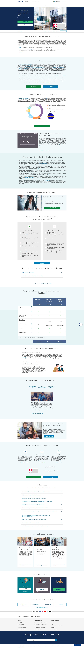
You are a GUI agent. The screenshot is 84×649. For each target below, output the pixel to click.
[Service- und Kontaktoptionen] (77, 645)
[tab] (32, 387)
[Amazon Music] (22, 133)
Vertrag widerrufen (20, 647)
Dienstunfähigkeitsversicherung (22, 625)
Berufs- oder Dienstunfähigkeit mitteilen (57, 625)
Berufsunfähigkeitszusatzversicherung (40, 627)
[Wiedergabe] (27, 141)
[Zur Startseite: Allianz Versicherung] (20, 1)
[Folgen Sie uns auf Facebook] (40, 611)
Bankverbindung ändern (55, 629)
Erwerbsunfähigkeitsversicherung (39, 625)
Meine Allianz (53, 627)
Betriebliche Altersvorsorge (22, 629)
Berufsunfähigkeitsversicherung (22, 622)
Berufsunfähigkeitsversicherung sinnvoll (40, 622)
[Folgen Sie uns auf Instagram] (42, 611)
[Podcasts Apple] (24, 133)
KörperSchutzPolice (21, 624)
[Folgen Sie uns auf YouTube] (45, 611)
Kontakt (52, 622)
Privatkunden (26, 1)
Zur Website (25, 588)
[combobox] (41, 640)
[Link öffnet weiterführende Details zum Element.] (59, 24)
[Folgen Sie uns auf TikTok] (50, 611)
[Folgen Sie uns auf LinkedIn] (47, 611)
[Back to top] (80, 324)
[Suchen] (56, 640)
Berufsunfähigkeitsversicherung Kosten (40, 624)
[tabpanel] (42, 402)
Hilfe (52, 624)
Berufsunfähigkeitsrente (38, 629)
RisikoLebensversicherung (22, 627)
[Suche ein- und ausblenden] (65, 5)
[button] (46, 98)
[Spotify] (20, 133)
